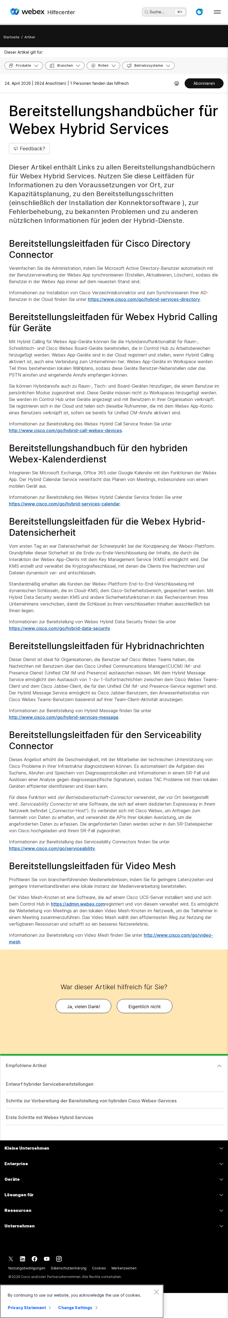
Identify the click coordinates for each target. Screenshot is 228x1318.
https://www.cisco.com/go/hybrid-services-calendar (64, 504)
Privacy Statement (27, 1307)
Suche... (157, 11)
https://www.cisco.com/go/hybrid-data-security (59, 628)
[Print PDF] (176, 83)
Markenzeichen (124, 1268)
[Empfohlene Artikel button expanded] (219, 1066)
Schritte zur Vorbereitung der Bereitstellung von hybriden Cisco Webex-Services (91, 1100)
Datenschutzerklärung (69, 1268)
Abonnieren (204, 83)
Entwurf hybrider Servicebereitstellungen (49, 1084)
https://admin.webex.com (78, 904)
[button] (199, 12)
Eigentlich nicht (144, 1006)
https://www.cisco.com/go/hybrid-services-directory (144, 299)
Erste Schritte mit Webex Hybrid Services (49, 1117)
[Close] (156, 1292)
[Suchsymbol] (146, 12)
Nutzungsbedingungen (26, 1268)
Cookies (99, 1268)
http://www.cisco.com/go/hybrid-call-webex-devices (65, 430)
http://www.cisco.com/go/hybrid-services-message (63, 717)
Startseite (11, 37)
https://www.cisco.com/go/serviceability (52, 848)
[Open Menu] (217, 12)
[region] (81, 1301)
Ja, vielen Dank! (83, 1006)
